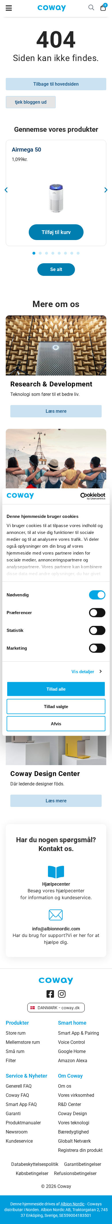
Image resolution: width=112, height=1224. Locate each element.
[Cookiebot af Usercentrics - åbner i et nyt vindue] (80, 496)
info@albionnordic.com (56, 929)
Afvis (56, 723)
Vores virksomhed (76, 1095)
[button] (6, 189)
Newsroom (17, 1132)
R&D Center (69, 1104)
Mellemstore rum (23, 1042)
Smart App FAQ (21, 1104)
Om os (64, 1086)
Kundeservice (19, 1141)
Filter (11, 1060)
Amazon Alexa (72, 1060)
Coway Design (72, 1113)
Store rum (16, 1033)
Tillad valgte (56, 706)
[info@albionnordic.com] (56, 916)
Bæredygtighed (73, 1132)
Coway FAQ (17, 1095)
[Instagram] (61, 994)
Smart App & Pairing (78, 1033)
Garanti (13, 1113)
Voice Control (71, 1042)
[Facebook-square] (50, 994)
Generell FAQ (19, 1086)
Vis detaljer (83, 671)
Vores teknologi (73, 1122)
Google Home (72, 1051)
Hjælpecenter (56, 884)
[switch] (97, 612)
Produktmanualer (23, 1122)
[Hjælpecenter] (56, 872)
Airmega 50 (26, 149)
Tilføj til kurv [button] (56, 232)
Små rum (15, 1051)
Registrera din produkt (80, 1150)
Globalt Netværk (74, 1141)
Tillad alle (56, 689)
